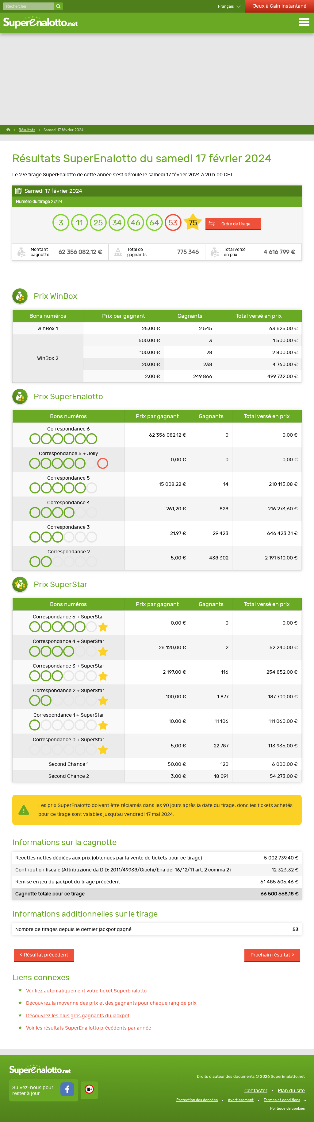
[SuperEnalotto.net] (44, 23)
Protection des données (197, 1100)
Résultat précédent (46, 955)
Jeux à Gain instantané (279, 6)
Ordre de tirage (236, 223)
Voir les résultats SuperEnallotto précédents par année (88, 1028)
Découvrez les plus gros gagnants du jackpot (77, 1016)
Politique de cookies (287, 1108)
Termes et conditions (282, 1100)
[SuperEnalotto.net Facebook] (67, 1094)
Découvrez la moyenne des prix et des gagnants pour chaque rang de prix (111, 1003)
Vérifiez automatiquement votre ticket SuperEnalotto (86, 991)
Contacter (255, 1090)
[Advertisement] (157, 79)
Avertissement (241, 1100)
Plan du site (291, 1090)
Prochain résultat (270, 955)
